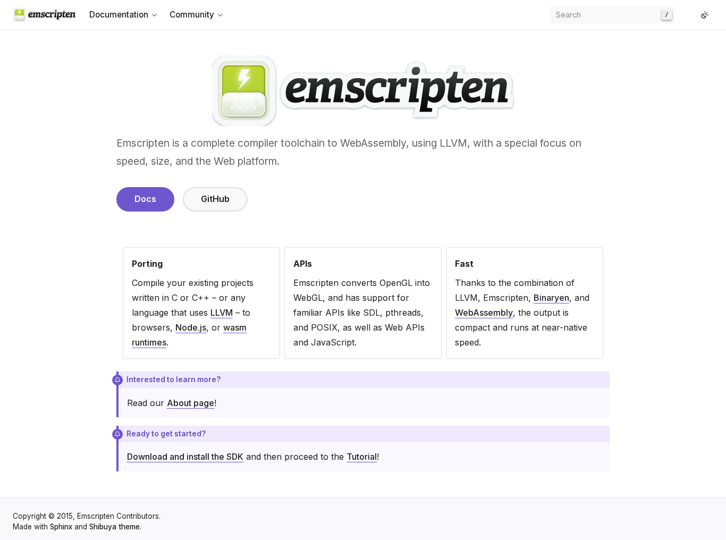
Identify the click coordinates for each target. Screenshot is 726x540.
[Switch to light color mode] (704, 15)
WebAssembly (484, 312)
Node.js (190, 327)
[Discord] (692, 15)
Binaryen (551, 297)
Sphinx (61, 526)
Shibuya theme (114, 526)
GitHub (215, 198)
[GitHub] (683, 15)
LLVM (221, 312)
